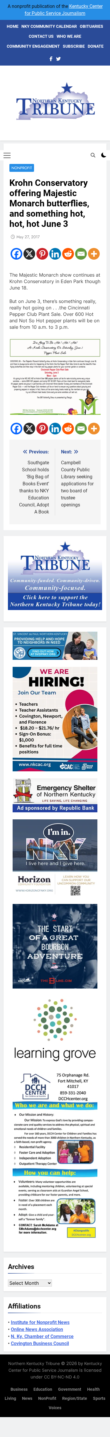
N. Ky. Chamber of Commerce (42, 1336)
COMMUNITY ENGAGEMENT (33, 46)
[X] (29, 254)
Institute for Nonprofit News (40, 1322)
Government (69, 1389)
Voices (55, 1407)
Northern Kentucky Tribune (34, 1363)
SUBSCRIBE (74, 46)
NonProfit (21, 168)
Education (42, 1389)
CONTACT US (41, 36)
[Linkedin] (55, 254)
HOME (12, 26)
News (27, 1398)
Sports (99, 1398)
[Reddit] (68, 254)
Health (93, 1389)
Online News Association (37, 1329)
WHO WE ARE (69, 36)
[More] (94, 254)
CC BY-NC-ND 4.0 (61, 1376)
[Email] (81, 254)
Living (10, 1398)
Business (19, 1389)
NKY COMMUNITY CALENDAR (49, 26)
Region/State (74, 1398)
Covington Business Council (40, 1343)
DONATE (96, 46)
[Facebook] (16, 254)
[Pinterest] (42, 254)
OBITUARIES (91, 26)
